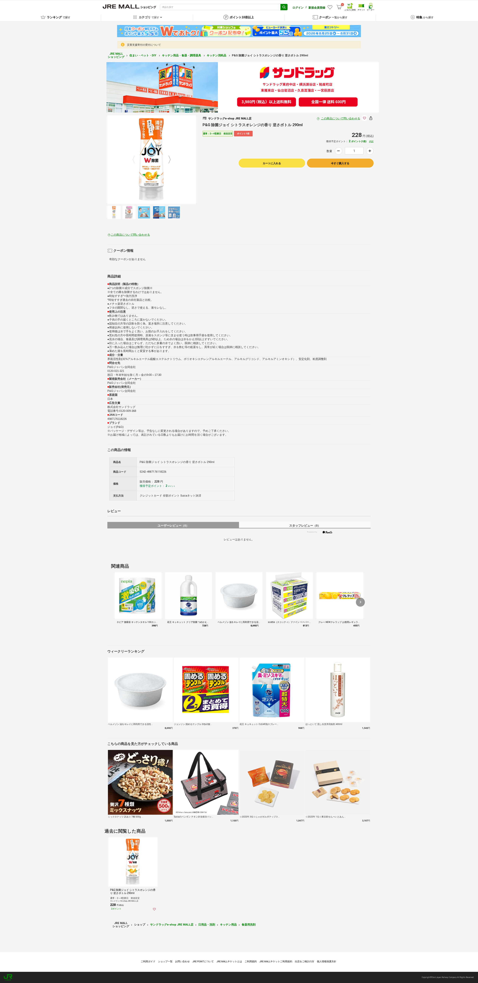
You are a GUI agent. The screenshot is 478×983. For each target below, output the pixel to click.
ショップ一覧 (165, 961)
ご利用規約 (251, 961)
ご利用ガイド (148, 961)
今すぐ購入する (340, 163)
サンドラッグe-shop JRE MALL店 (171, 924)
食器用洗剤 (249, 924)
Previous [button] (136, 159)
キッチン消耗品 (217, 55)
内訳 (371, 141)
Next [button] (167, 159)
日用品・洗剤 (206, 924)
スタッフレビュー (304, 525)
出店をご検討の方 (304, 961)
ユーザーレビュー (173, 525)
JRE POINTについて (203, 961)
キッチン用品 (228, 924)
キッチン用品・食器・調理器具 (182, 55)
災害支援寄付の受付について (144, 44)
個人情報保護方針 (326, 961)
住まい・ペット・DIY (143, 55)
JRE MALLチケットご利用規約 (275, 961)
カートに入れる (272, 163)
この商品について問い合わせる (340, 118)
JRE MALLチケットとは (229, 961)
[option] (151, 160)
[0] (339, 7)
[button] (360, 602)
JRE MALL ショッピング (116, 55)
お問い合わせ (182, 961)
